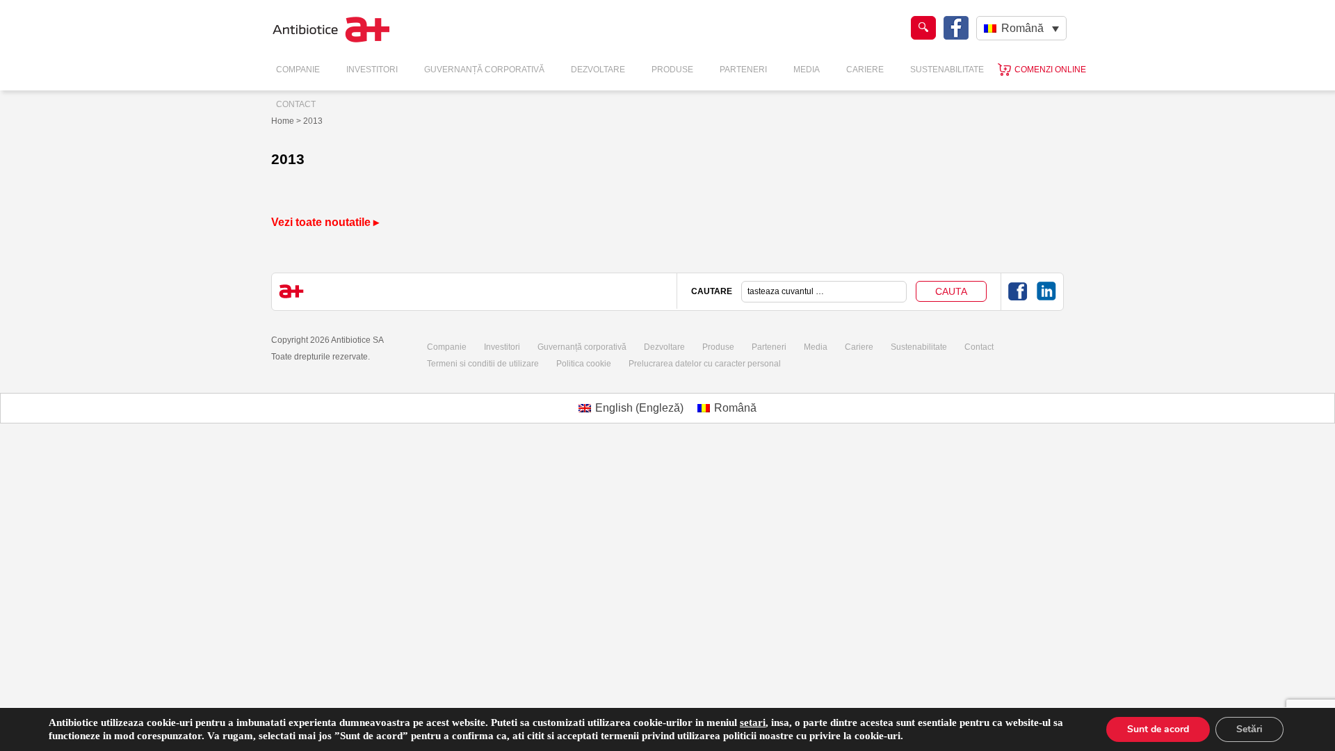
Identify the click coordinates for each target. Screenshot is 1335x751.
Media (806, 69)
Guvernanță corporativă (581, 347)
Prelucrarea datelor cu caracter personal (705, 364)
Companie (298, 69)
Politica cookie (583, 364)
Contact (296, 104)
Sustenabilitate (947, 69)
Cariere (865, 69)
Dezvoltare (598, 69)
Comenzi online (1050, 69)
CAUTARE (711, 291)
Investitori (372, 69)
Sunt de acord (1158, 729)
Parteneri (743, 69)
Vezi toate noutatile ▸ (325, 222)
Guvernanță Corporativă (484, 69)
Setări (1249, 729)
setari (753, 722)
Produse (672, 69)
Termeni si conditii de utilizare (483, 364)
